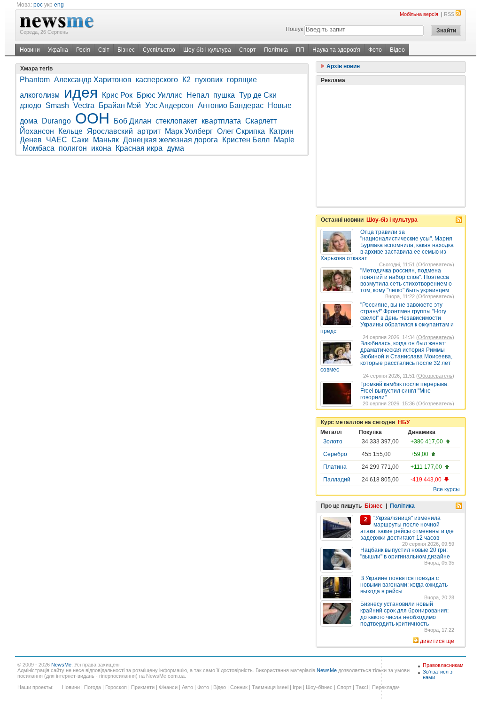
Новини (30, 49)
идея (81, 92)
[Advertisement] (390, 145)
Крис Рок (117, 95)
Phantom (35, 80)
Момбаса (38, 148)
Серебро (335, 454)
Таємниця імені (270, 687)
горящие (242, 80)
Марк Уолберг (189, 131)
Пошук (294, 29)
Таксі (362, 687)
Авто (187, 687)
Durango (56, 121)
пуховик (209, 80)
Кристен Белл (246, 140)
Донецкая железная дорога (170, 140)
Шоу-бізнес (319, 687)
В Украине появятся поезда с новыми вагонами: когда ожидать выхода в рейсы (404, 585)
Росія (83, 49)
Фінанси (168, 687)
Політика (276, 49)
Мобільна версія (419, 14)
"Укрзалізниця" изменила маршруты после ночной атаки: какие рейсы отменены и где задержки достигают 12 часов (407, 528)
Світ (103, 49)
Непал (197, 95)
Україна (58, 49)
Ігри (297, 687)
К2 (186, 80)
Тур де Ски (258, 95)
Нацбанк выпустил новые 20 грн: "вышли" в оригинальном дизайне (405, 553)
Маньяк (106, 140)
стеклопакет (176, 121)
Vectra (83, 105)
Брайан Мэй (120, 105)
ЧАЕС (56, 140)
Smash (57, 105)
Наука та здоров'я (336, 49)
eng (59, 4)
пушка (224, 95)
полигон (73, 148)
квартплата (221, 121)
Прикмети (143, 687)
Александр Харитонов (93, 80)
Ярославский (110, 131)
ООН (92, 118)
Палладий (336, 479)
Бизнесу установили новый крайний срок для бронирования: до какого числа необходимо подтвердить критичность (404, 614)
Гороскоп (116, 687)
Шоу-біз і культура (207, 49)
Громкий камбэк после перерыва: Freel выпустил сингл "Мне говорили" (404, 391)
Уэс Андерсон (169, 105)
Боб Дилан (132, 121)
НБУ (404, 422)
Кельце (70, 131)
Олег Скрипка (241, 131)
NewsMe (61, 664)
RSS (449, 14)
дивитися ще (437, 641)
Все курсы (446, 489)
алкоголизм (40, 95)
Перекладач (386, 687)
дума (175, 148)
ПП (300, 49)
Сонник (239, 687)
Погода (92, 687)
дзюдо (30, 105)
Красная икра (139, 148)
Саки (80, 140)
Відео (397, 49)
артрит (149, 131)
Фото (375, 49)
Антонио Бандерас (231, 105)
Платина (335, 467)
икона (101, 148)
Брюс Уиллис (159, 95)
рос (38, 4)
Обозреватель (435, 264)
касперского (157, 80)
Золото (332, 441)
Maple (284, 140)
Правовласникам (443, 665)
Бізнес (126, 49)
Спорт (247, 49)
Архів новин (342, 66)
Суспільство (159, 49)
